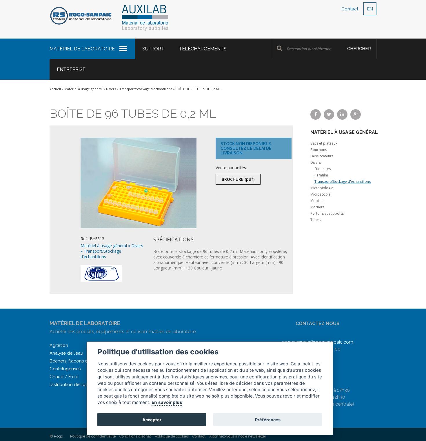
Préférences (268, 419)
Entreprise (71, 69)
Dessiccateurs (321, 156)
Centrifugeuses (65, 368)
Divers (111, 89)
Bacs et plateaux (323, 143)
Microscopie (320, 194)
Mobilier (317, 200)
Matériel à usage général (83, 89)
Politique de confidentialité (93, 436)
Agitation (59, 345)
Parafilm (321, 175)
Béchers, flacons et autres (76, 361)
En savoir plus (167, 402)
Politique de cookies (172, 436)
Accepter (152, 419)
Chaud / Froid (64, 376)
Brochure (238, 179)
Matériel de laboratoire (82, 49)
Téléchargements (203, 49)
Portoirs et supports (327, 213)
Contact (349, 9)
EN (370, 9)
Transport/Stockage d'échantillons (145, 89)
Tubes (315, 219)
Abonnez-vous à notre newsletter (237, 436)
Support (153, 49)
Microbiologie (321, 187)
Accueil (55, 89)
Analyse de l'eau (66, 353)
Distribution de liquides (73, 384)
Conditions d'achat (135, 436)
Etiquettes (322, 168)
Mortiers (317, 207)
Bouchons (318, 149)
